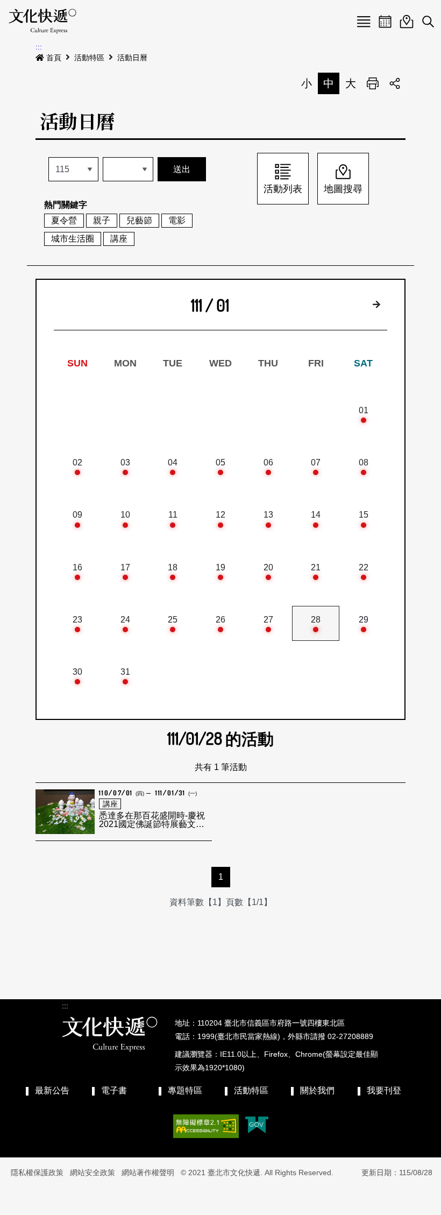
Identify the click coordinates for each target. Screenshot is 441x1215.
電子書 (114, 1090)
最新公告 (52, 1090)
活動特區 (89, 57)
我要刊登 (384, 1090)
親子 (101, 220)
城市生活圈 (72, 238)
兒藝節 (139, 220)
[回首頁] (42, 21)
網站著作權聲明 (148, 1172)
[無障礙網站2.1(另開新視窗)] (206, 1126)
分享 (395, 83)
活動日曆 (132, 57)
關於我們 (317, 1090)
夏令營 (64, 220)
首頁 (53, 57)
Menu (363, 21)
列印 (372, 83)
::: (38, 47)
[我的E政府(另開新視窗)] (256, 1126)
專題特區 (185, 1090)
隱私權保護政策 (37, 1172)
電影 (177, 220)
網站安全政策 (92, 1172)
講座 (118, 238)
